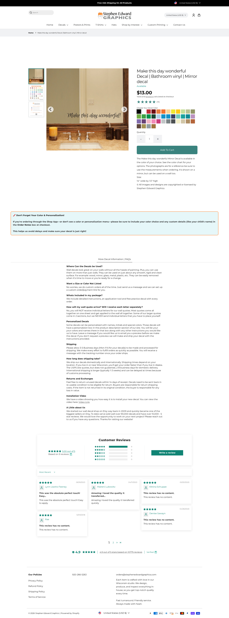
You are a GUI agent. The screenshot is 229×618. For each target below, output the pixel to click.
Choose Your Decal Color (147, 108)
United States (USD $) (188, 3)
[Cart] (199, 15)
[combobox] (42, 12)
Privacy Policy (35, 580)
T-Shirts (100, 25)
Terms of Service (37, 597)
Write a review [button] (167, 452)
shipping (150, 97)
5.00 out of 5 (68, 451)
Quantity (141, 132)
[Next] (124, 109)
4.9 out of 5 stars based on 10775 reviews (121, 552)
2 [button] (113, 542)
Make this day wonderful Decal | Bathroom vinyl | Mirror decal (62, 33)
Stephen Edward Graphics (47, 613)
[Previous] (51, 109)
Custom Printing (157, 25)
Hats (114, 25)
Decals (62, 25)
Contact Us (179, 25)
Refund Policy (35, 586)
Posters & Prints (82, 25)
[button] (100, 447)
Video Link (84, 402)
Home (50, 25)
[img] (45, 482)
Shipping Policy (36, 591)
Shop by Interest (131, 25)
